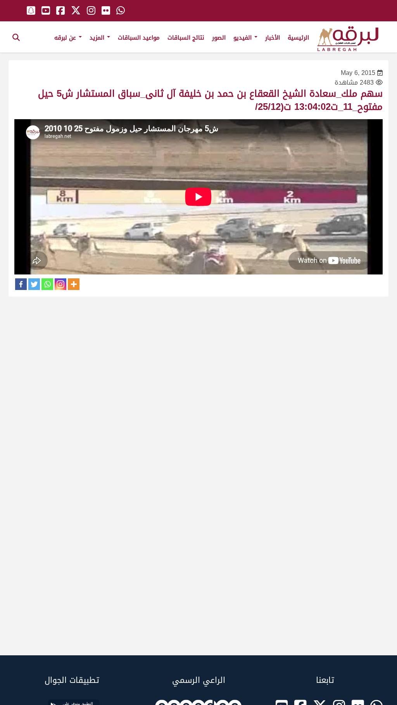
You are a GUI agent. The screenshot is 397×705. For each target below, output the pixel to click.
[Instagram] (60, 284)
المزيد (98, 37)
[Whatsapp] (47, 284)
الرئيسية (298, 37)
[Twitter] (34, 284)
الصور (219, 37)
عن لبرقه (66, 37)
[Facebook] (21, 284)
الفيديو (243, 37)
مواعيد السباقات (139, 37)
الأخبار (272, 37)
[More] (73, 284)
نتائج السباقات (185, 37)
